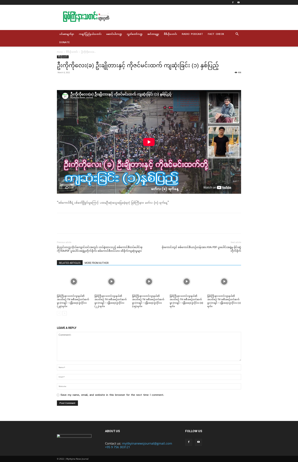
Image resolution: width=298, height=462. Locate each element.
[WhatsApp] (84, 80)
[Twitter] (68, 80)
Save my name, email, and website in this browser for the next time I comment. (112, 395)
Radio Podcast (192, 34)
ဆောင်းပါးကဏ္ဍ (114, 34)
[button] (237, 34)
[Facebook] (232, 2)
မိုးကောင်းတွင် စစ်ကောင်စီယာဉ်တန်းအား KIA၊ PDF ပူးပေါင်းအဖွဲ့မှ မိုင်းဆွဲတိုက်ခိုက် (201, 249)
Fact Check (216, 34)
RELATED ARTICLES (70, 263)
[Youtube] (238, 2)
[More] (92, 80)
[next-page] (64, 313)
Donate (64, 42)
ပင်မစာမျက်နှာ (66, 34)
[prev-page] (59, 313)
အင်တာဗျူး (153, 34)
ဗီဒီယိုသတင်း (170, 34)
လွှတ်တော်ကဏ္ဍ (134, 34)
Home (60, 51)
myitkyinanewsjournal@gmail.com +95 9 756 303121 (138, 445)
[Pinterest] (76, 80)
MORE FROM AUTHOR (97, 263)
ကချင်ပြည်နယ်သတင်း (90, 34)
